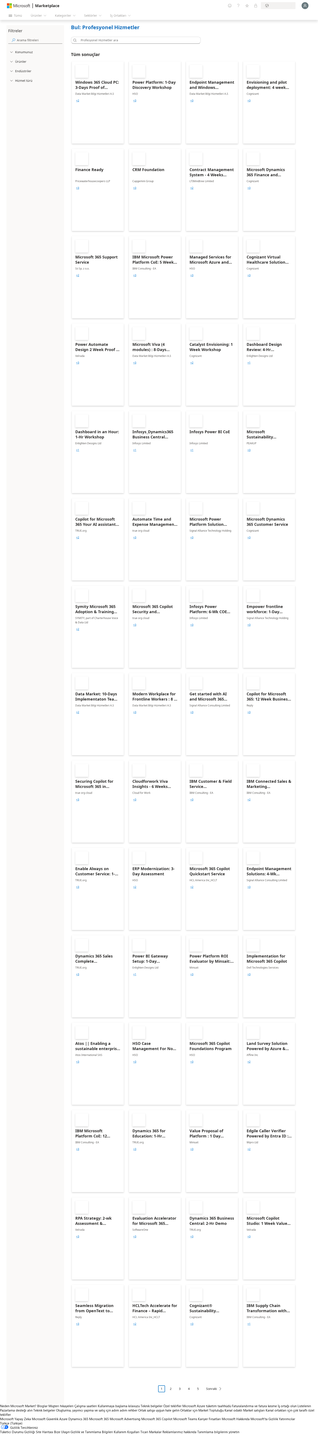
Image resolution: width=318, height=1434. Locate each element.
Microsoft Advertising (125, 1419)
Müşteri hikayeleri (61, 1406)
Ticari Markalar (151, 1432)
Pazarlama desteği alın (16, 1410)
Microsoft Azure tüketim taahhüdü (207, 1406)
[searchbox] (39, 40)
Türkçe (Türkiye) (11, 1423)
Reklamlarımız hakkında (179, 1432)
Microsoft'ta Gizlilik (264, 1419)
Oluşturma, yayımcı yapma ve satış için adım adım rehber (96, 1410)
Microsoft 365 (99, 1419)
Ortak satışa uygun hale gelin (158, 1410)
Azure (63, 1419)
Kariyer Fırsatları (209, 1419)
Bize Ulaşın (62, 1432)
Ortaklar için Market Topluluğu (202, 1410)
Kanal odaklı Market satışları (245, 1410)
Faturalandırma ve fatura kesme (254, 1406)
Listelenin (304, 1406)
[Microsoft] (18, 5)
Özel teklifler (172, 1406)
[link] (98, 102)
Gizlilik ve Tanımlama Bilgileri (92, 1432)
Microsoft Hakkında (236, 1419)
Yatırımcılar (287, 1419)
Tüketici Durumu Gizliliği (17, 1432)
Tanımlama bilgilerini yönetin (218, 1432)
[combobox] (137, 40)
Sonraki (211, 1389)
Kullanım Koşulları (127, 1432)
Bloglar (42, 1406)
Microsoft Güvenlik (45, 1419)
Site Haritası (44, 1432)
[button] (74, 40)
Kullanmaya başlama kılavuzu (119, 1406)
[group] (77, 100)
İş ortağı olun (287, 1406)
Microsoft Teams (185, 1419)
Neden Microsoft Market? (18, 1406)
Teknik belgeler (151, 1406)
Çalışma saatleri (85, 1406)
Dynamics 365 (78, 1419)
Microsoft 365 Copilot (156, 1419)
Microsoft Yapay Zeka (15, 1419)
